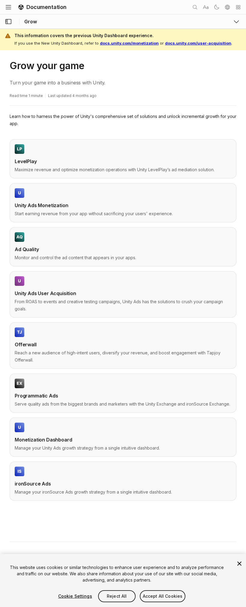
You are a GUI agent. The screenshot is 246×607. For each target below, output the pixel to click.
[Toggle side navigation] (8, 21)
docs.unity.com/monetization (129, 43)
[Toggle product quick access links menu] (236, 21)
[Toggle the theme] (216, 7)
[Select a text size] (206, 7)
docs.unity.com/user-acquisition (198, 43)
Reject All (117, 596)
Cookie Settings (75, 596)
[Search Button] (195, 7)
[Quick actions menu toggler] (238, 7)
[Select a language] (227, 7)
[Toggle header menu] (8, 7)
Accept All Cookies (163, 596)
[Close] (239, 563)
